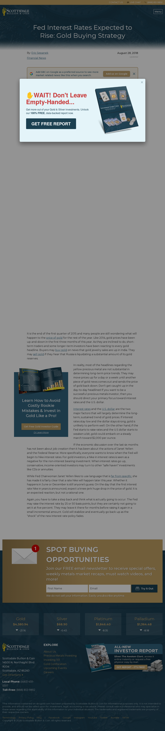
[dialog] (82, 110)
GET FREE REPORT (51, 124)
